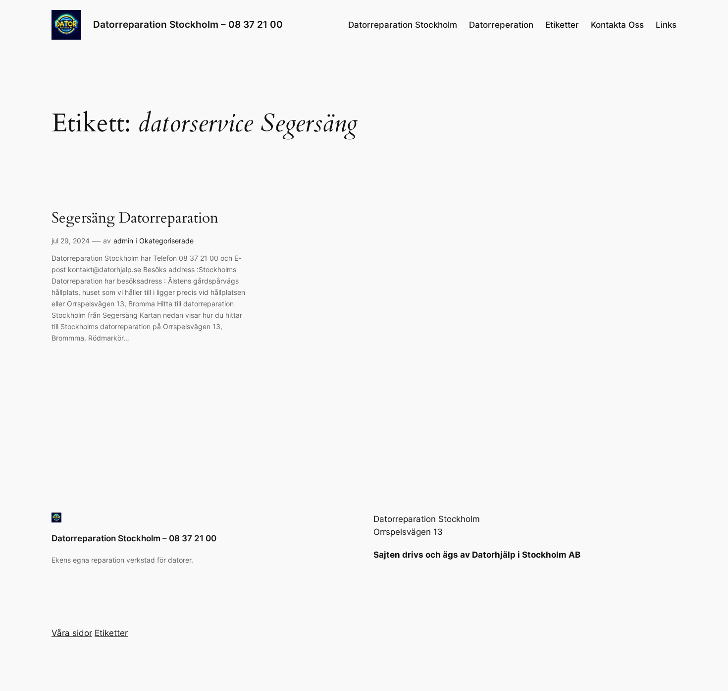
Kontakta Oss (617, 25)
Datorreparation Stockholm (402, 25)
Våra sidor (72, 633)
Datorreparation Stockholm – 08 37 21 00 (188, 24)
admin (123, 240)
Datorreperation (501, 25)
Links (666, 25)
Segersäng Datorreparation (135, 219)
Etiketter (562, 25)
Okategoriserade (166, 240)
